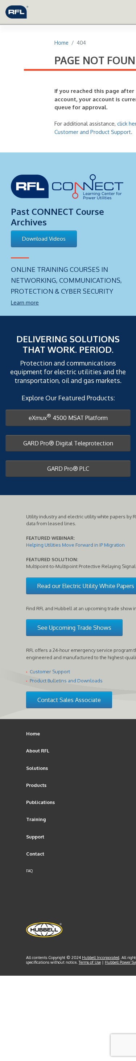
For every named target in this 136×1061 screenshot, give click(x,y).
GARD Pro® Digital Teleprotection (68, 443)
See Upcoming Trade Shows (74, 627)
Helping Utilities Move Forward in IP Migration (75, 545)
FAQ (29, 871)
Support (35, 837)
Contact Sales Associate (69, 699)
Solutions (37, 768)
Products (36, 785)
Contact (35, 854)
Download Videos (44, 238)
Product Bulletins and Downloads (66, 680)
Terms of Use (90, 962)
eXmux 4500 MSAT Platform (68, 417)
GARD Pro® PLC (68, 468)
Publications (40, 802)
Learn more (25, 302)
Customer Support (50, 671)
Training (36, 819)
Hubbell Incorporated (100, 957)
